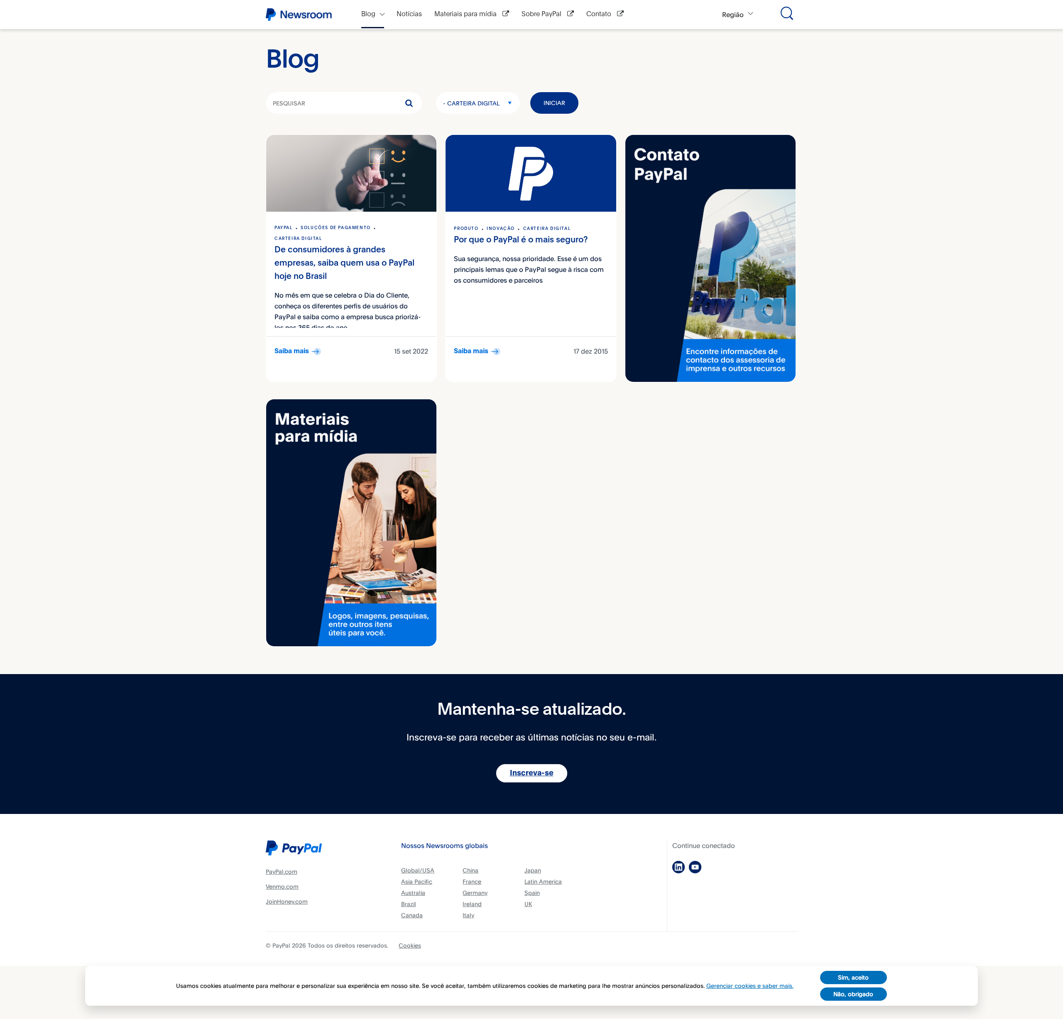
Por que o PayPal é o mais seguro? (521, 240)
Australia (413, 892)
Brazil (408, 903)
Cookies (410, 945)
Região (733, 14)
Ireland (472, 903)
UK (528, 903)
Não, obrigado (853, 993)
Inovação (501, 229)
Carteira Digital (298, 239)
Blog (368, 14)
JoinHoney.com (287, 901)
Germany (475, 892)
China (470, 870)
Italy (468, 915)
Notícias (409, 14)
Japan (532, 870)
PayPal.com (281, 871)
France (472, 881)
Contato (599, 14)
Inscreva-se (532, 773)
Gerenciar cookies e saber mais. (750, 985)
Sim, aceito (853, 977)
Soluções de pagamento (336, 228)
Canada (412, 915)
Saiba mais (291, 351)
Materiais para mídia (466, 14)
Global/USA (417, 870)
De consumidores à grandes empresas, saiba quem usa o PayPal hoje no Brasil (344, 263)
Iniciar (554, 102)
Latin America (543, 881)
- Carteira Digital (471, 103)
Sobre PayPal (542, 14)
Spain (532, 892)
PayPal (283, 228)
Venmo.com (282, 886)
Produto (466, 229)
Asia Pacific (416, 881)
